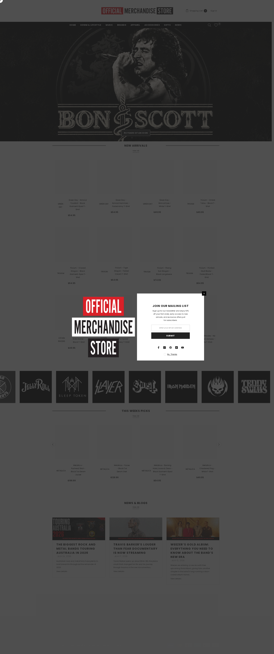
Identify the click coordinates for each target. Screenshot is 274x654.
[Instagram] (165, 348)
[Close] (204, 293)
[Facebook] (159, 348)
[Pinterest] (171, 348)
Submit (170, 335)
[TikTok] (177, 348)
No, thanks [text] (172, 354)
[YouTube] (183, 348)
